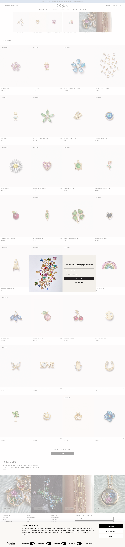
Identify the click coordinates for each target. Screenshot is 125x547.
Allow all (111, 526)
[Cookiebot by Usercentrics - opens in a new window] (11, 543)
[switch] (48, 543)
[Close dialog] (94, 256)
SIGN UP (79, 278)
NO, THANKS (79, 282)
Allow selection (111, 531)
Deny (110, 536)
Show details (88, 543)
